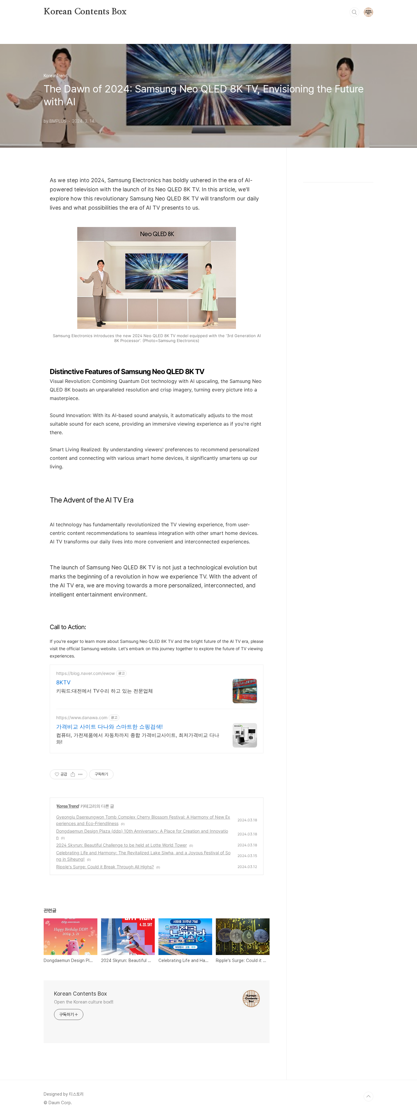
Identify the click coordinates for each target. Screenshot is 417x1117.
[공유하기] (73, 774)
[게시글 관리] (80, 774)
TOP (368, 1096)
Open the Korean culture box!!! (83, 1002)
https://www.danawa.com (81, 717)
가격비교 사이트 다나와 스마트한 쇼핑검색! (109, 726)
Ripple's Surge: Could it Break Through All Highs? (105, 866)
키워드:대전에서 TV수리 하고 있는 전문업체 (104, 691)
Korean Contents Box (85, 12)
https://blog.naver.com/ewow (85, 673)
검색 (354, 12)
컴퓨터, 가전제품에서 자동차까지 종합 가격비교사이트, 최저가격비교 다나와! (137, 738)
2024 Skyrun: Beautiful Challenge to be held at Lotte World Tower (121, 845)
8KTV (63, 682)
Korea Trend (68, 806)
